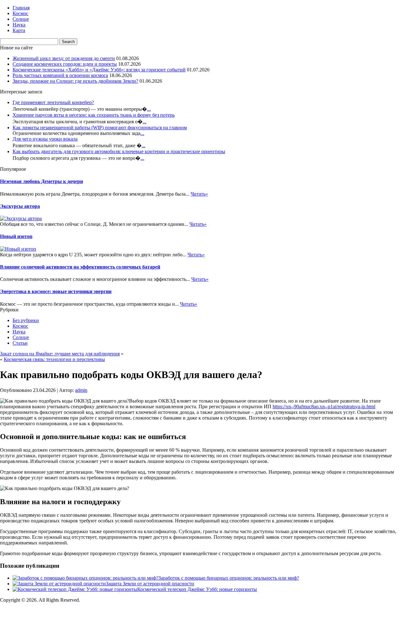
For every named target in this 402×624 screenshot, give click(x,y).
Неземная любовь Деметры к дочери (41, 181)
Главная (21, 7)
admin (81, 390)
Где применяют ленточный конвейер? (53, 102)
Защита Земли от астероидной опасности (150, 583)
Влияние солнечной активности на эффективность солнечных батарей (80, 267)
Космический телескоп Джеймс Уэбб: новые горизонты (197, 589)
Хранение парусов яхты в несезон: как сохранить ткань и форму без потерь (94, 115)
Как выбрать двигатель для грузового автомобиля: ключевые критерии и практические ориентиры (119, 151)
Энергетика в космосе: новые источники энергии (55, 291)
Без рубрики (26, 320)
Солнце (21, 19)
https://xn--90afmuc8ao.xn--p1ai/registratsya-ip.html (324, 406)
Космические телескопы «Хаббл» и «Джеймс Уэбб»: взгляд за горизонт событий (99, 69)
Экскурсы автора (20, 206)
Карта (19, 30)
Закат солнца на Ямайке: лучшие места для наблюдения (60, 353)
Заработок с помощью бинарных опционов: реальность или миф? (228, 578)
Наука (19, 24)
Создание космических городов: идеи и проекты (65, 64)
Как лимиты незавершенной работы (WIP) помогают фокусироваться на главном (100, 127)
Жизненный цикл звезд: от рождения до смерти (64, 58)
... (149, 109)
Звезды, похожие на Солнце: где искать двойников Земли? (75, 81)
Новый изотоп (16, 236)
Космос (20, 13)
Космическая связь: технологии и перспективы (54, 359)
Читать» (199, 194)
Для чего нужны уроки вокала (45, 139)
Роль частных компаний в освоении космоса (60, 75)
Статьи (20, 343)
